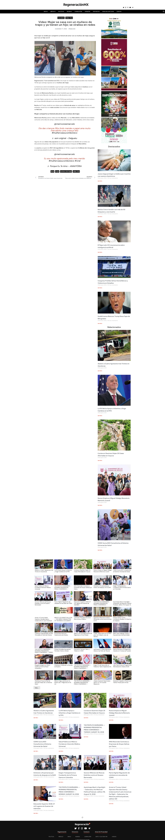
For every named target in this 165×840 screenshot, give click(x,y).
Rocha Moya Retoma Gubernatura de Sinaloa (61, 634)
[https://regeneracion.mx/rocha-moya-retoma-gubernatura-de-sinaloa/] (63, 629)
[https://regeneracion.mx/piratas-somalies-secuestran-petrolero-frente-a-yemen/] (63, 645)
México (53, 11)
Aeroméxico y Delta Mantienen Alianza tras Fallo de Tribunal (102, 650)
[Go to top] (161, 836)
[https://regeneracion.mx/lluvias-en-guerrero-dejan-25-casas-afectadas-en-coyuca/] (82, 565)
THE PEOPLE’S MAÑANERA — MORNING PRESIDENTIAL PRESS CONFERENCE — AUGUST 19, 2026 (82, 682)
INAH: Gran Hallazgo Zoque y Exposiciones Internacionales (121, 634)
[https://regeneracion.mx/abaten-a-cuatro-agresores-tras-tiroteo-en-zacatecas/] (43, 565)
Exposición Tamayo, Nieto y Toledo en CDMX (82, 650)
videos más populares (51, 142)
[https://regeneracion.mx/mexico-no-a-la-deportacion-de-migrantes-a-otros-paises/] (82, 629)
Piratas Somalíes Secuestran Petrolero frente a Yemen (62, 650)
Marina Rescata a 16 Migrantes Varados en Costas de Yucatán (122, 650)
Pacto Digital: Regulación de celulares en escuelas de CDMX (63, 602)
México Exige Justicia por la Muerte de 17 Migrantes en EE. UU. (62, 682)
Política (61, 11)
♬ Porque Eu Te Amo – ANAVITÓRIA (64, 166)
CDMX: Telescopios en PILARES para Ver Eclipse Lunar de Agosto (102, 635)
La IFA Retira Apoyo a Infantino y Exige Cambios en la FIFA (63, 571)
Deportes (96, 11)
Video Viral (69, 18)
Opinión (87, 11)
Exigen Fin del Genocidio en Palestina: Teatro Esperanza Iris (102, 666)
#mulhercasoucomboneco (64, 132)
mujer (57, 171)
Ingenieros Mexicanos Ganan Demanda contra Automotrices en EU (102, 619)
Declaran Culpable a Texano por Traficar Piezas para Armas (122, 681)
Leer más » (100, 181)
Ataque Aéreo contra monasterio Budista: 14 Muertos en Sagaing (122, 619)
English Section (108, 11)
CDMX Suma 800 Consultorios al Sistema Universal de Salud (122, 571)
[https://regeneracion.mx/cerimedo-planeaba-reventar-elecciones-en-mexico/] (82, 613)
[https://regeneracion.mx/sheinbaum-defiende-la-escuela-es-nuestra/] (63, 661)
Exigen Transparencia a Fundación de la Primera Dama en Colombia (122, 587)
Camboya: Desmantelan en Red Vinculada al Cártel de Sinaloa (44, 634)
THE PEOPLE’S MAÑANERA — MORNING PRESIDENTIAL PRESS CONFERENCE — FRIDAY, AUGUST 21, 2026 (44, 651)
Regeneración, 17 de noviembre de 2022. (47, 81)
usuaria (38, 148)
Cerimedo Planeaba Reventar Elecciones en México (82, 618)
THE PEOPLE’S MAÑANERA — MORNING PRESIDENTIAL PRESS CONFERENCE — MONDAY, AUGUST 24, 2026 (102, 603)
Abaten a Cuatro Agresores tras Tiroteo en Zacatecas (44, 571)
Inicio (46, 11)
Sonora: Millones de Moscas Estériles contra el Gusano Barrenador (43, 603)
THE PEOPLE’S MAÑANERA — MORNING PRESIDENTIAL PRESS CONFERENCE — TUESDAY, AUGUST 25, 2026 (62, 587)
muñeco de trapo (66, 171)
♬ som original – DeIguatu (64, 138)
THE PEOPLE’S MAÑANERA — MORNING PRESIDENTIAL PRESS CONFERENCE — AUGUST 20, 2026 (82, 666)
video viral (76, 171)
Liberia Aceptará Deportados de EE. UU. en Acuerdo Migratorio (102, 682)
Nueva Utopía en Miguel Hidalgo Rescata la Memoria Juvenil (103, 571)
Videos (119, 11)
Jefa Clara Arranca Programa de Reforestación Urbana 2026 (122, 666)
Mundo (69, 11)
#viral (77, 160)
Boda (52, 171)
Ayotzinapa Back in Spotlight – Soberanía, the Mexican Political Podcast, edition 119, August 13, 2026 (122, 603)
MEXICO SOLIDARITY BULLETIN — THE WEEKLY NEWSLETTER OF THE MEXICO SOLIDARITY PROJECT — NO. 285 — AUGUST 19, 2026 (63, 619)
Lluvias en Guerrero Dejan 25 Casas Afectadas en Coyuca (82, 571)
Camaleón (78, 11)
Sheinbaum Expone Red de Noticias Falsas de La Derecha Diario (43, 682)
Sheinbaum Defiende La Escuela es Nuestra (63, 666)
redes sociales (54, 107)
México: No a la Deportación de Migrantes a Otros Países (83, 634)
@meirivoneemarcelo (64, 124)
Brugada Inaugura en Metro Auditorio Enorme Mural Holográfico (42, 666)
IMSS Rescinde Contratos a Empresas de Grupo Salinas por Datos (83, 587)
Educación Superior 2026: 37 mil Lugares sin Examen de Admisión (82, 603)
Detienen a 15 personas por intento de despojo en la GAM (102, 586)
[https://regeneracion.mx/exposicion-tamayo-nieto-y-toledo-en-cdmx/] (82, 645)
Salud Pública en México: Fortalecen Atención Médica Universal (43, 587)
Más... (37, 688)
